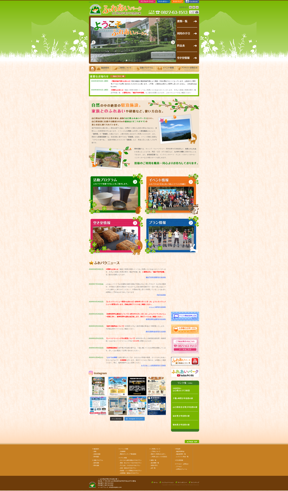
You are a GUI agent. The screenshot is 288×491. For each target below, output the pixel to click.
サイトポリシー (182, 482)
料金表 (178, 449)
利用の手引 (154, 465)
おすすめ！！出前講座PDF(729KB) (153, 365)
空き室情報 (179, 460)
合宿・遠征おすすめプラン (127, 468)
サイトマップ (195, 482)
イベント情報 (124, 449)
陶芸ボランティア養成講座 (127, 454)
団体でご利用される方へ (158, 454)
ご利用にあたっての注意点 (158, 456)
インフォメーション (168, 482)
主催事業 (122, 451)
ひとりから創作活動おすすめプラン (130, 460)
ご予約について (155, 451)
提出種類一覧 (154, 463)
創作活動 (95, 463)
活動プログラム (98, 460)
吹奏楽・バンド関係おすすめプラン (130, 470)
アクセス (178, 466)
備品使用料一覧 (180, 454)
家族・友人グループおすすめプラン (130, 463)
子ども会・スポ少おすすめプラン (129, 465)
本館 (94, 451)
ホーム (156, 482)
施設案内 (96, 449)
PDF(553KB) (161, 295)
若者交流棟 (96, 454)
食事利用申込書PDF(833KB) (156, 319)
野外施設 (95, 456)
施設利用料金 (179, 451)
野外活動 (95, 465)
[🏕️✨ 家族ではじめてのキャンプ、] (98, 386)
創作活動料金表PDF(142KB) (156, 331)
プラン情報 (123, 458)
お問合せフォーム (181, 469)
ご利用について (155, 449)
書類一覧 (153, 460)
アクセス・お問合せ (182, 464)
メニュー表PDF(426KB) (157, 307)
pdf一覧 (152, 468)
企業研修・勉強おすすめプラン (129, 473)
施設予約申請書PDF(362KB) (156, 277)
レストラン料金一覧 (181, 456)
